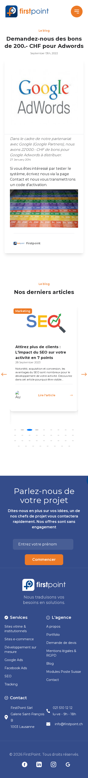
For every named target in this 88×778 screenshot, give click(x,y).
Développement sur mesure (20, 649)
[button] (84, 374)
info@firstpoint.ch (69, 724)
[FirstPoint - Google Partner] (68, 764)
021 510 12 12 (62, 708)
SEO (8, 676)
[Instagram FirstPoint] (53, 764)
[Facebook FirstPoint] (24, 764)
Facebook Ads (16, 668)
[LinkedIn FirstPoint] (39, 764)
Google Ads (14, 660)
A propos (53, 626)
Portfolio (53, 635)
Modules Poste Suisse (63, 672)
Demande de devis (61, 643)
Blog (50, 664)
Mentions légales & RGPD (61, 653)
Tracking (11, 684)
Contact (52, 680)
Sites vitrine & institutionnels (16, 628)
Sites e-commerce (19, 639)
